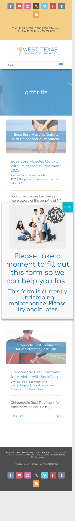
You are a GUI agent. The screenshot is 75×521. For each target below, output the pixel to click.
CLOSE (67, 207)
